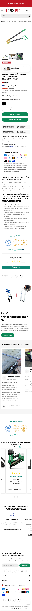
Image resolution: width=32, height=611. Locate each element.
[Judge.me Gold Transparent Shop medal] (16, 242)
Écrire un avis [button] (16, 267)
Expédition (11, 90)
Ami (8, 21)
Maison (3, 21)
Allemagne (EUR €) (9, 585)
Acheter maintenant (15, 119)
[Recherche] (29, 16)
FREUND (11, 146)
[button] (2, 4)
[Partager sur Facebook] (11, 276)
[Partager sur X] (16, 276)
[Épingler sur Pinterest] (21, 276)
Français (21, 585)
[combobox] (16, 16)
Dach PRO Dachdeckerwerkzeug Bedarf (17, 606)
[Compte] (27, 11)
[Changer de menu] (2, 11)
